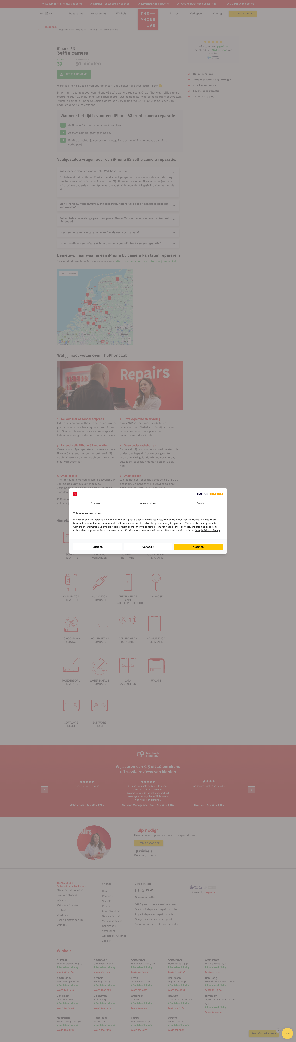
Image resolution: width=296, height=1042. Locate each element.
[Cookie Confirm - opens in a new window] (210, 493)
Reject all (97, 546)
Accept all (198, 546)
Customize (148, 546)
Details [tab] (200, 503)
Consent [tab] (95, 503)
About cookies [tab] (148, 503)
